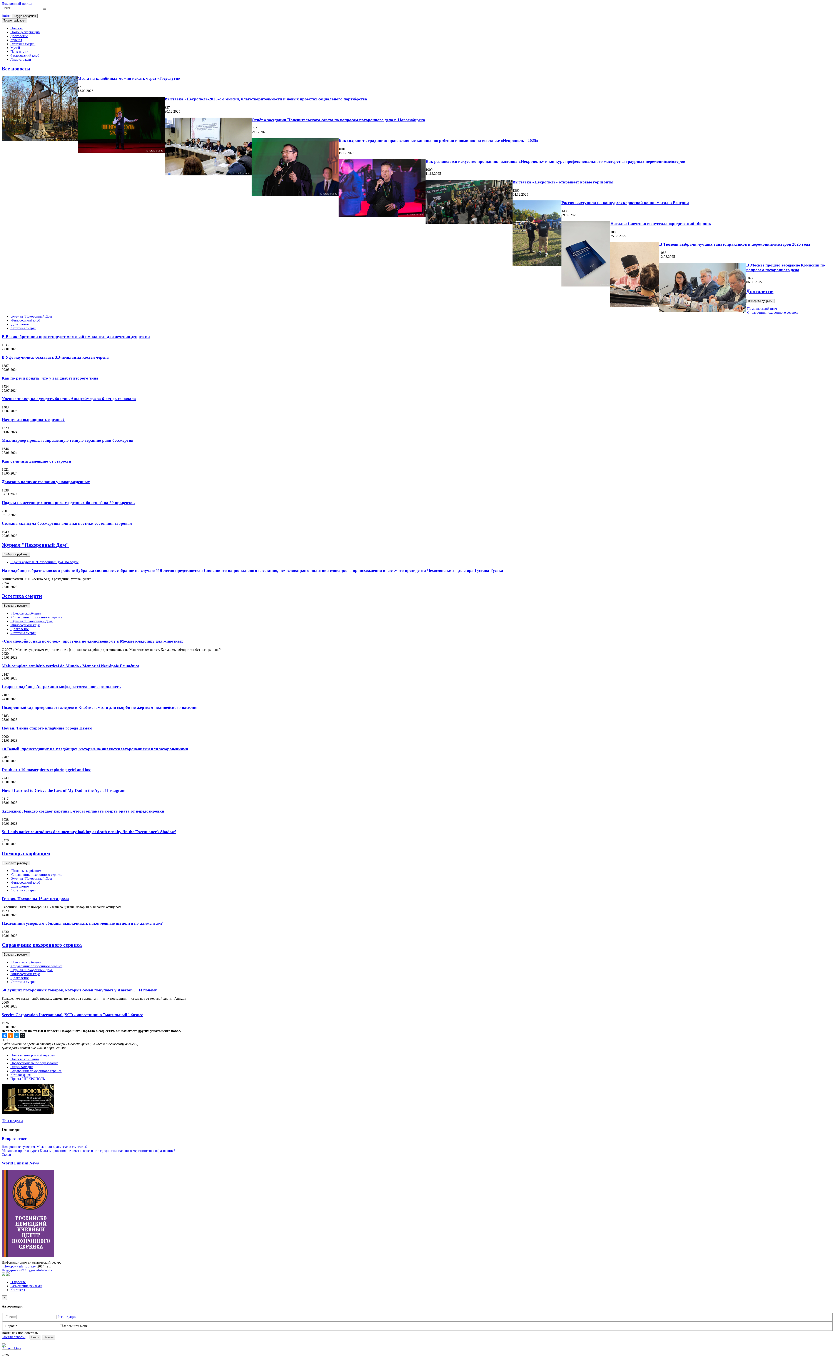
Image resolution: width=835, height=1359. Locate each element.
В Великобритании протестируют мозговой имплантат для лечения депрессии (76, 336)
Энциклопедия (21, 1067)
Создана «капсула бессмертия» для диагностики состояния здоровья (67, 523)
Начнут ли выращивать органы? (33, 419)
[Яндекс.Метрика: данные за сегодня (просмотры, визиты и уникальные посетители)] (11, 1346)
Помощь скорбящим (25, 32)
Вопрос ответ (14, 1138)
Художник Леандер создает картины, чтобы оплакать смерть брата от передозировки (83, 811)
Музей (15, 48)
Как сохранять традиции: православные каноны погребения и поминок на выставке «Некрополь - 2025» (438, 140)
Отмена (48, 1337)
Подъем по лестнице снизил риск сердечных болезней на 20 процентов (68, 502)
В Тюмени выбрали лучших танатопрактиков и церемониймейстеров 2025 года (734, 244)
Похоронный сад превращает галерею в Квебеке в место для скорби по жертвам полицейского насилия (99, 707)
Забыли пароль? (13, 1337)
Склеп (6, 1154)
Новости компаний (24, 1059)
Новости (16, 28)
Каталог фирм (20, 1075)
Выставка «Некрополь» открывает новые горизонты (563, 182)
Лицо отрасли (20, 59)
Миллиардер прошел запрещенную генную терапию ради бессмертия (67, 440)
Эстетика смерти (22, 44)
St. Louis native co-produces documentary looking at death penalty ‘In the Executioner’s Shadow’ (89, 831)
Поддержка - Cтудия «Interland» (27, 1270)
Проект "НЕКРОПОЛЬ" (28, 1079)
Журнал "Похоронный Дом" (31, 316)
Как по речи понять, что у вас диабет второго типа (50, 378)
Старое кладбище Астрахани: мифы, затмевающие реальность (61, 686)
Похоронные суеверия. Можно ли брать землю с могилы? (44, 1147)
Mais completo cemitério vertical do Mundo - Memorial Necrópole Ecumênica (70, 666)
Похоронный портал (17, 3)
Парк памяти (20, 51)
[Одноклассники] (10, 1035)
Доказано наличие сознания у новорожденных (46, 482)
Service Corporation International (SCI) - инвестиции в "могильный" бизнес (72, 1015)
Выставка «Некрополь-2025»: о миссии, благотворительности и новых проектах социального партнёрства (266, 99)
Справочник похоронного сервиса (772, 312)
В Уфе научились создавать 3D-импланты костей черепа (55, 357)
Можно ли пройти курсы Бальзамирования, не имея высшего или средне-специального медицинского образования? (88, 1150)
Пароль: (11, 1326)
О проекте (18, 1282)
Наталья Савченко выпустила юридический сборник (660, 223)
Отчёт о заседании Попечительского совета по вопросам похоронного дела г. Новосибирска (338, 120)
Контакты (17, 1290)
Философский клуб (24, 55)
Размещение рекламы (26, 1286)
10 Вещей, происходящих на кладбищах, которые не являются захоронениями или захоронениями (95, 749)
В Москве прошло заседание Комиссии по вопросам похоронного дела (785, 267)
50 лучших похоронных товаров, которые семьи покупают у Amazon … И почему (79, 990)
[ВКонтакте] (4, 1035)
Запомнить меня (75, 1326)
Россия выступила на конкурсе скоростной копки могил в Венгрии (625, 202)
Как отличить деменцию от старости (36, 461)
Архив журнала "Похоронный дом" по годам (44, 562)
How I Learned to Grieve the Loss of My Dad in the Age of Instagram (63, 790)
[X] (22, 1035)
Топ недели (12, 1120)
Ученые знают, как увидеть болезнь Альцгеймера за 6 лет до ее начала (69, 398)
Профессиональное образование (34, 1063)
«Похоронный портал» (19, 1266)
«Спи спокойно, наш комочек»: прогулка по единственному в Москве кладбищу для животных (92, 641)
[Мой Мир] (16, 1035)
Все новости (16, 69)
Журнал (16, 40)
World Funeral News (20, 1163)
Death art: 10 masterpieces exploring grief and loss (46, 769)
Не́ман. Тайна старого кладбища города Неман (47, 728)
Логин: (10, 1317)
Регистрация (67, 1317)
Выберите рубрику (760, 301)
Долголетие (19, 36)
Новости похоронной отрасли (32, 1055)
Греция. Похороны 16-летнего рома (35, 898)
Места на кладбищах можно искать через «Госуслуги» (129, 78)
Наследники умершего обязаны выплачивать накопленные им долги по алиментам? (82, 923)
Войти (6, 16)
